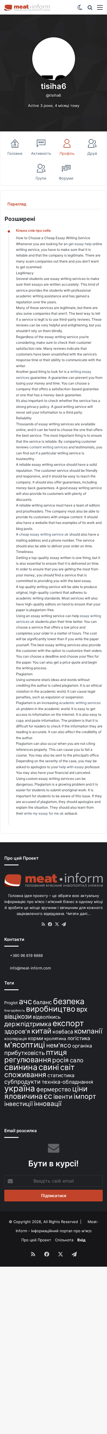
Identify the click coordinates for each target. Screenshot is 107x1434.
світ (67, 1067)
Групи (41, 178)
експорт (68, 1023)
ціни (80, 1088)
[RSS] (43, 924)
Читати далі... (78, 913)
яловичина (23, 1096)
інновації (47, 1103)
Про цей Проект (36, 1240)
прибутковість (24, 1052)
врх (82, 1009)
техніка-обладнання (67, 1082)
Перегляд (16, 204)
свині (49, 1067)
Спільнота (64, 1240)
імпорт (85, 1096)
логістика (78, 1038)
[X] (57, 924)
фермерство (53, 1089)
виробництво (50, 1008)
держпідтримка (27, 1024)
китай (41, 1030)
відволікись (47, 1017)
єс (48, 1096)
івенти (62, 1096)
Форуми (66, 178)
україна (19, 1088)
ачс (25, 1001)
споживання (25, 1074)
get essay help (80, 244)
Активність (41, 153)
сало (76, 1060)
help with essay (71, 767)
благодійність (14, 1010)
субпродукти (22, 1081)
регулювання (27, 1059)
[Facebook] (50, 924)
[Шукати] (90, 9)
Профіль (67, 153)
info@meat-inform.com (30, 968)
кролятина (55, 1038)
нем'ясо (58, 1045)
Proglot (11, 1002)
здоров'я (17, 1031)
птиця (56, 1052)
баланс (42, 1002)
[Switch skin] (80, 9)
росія (60, 1060)
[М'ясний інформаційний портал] (27, 7)
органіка (82, 1046)
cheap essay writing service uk (43, 534)
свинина (20, 1067)
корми (35, 1038)
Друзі (92, 153)
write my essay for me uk (44, 813)
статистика (60, 1075)
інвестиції (18, 1103)
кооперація (15, 1038)
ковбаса (63, 1031)
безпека (68, 1001)
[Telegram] (63, 924)
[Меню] (100, 9)
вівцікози (18, 1016)
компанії (88, 1031)
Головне (15, 153)
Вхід (81, 1240)
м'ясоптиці (24, 1044)
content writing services (48, 447)
